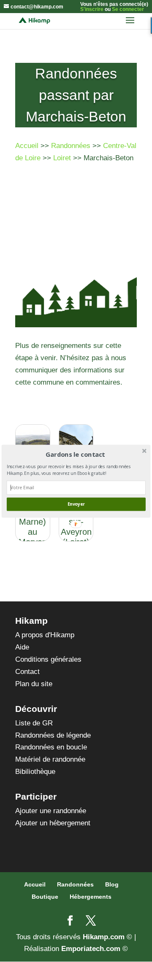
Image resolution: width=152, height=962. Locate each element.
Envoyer (76, 504)
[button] (75, 454)
